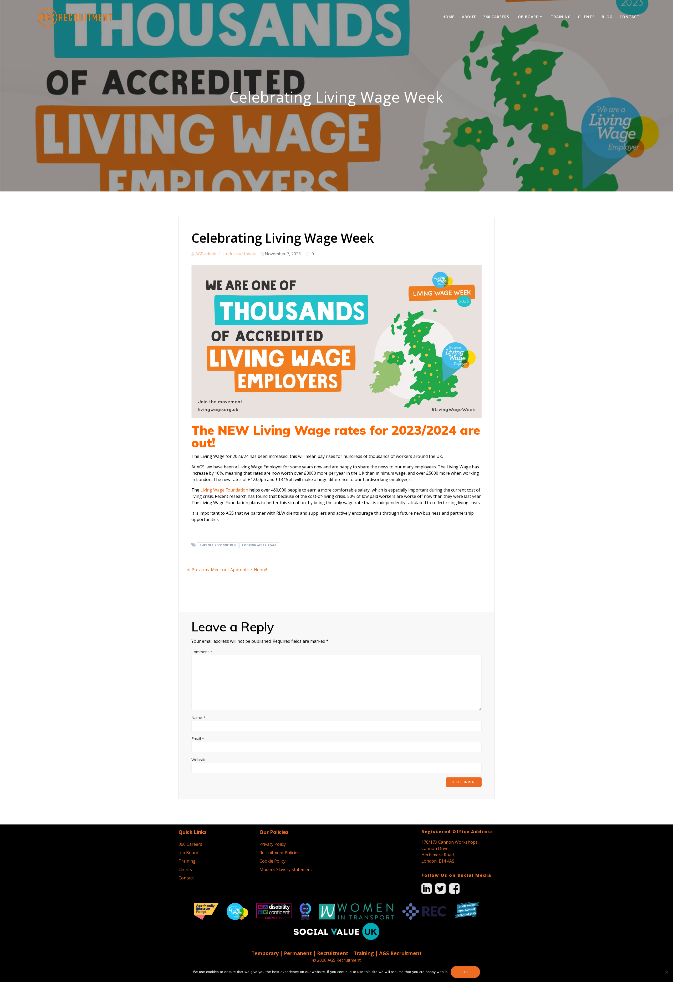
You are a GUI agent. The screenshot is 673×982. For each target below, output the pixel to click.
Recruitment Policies (279, 853)
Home (448, 16)
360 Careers (496, 16)
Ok (465, 971)
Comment (201, 651)
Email (197, 738)
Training (561, 16)
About (469, 16)
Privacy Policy (272, 844)
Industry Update (241, 254)
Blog (607, 16)
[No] (666, 972)
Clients (586, 16)
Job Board (527, 16)
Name (198, 717)
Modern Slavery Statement (285, 869)
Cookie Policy (272, 861)
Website (199, 759)
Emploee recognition (218, 545)
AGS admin (205, 254)
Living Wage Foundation (224, 490)
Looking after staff (259, 545)
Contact (630, 16)
